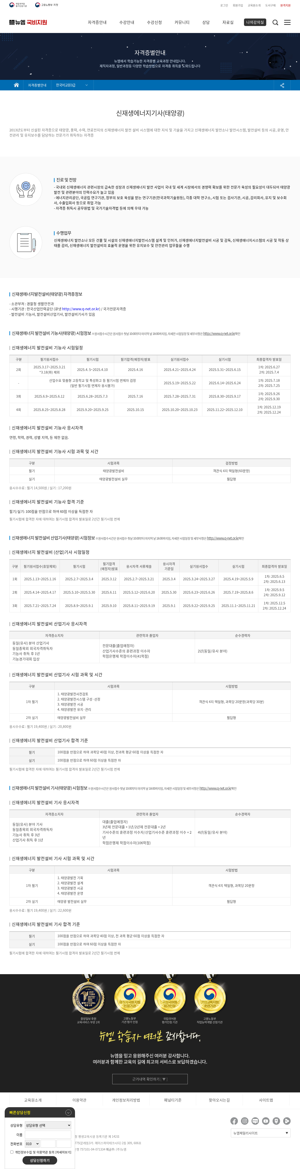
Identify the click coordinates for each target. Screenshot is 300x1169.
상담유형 (16, 1125)
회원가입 (238, 5)
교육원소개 (254, 5)
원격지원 (285, 5)
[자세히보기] (63, 1152)
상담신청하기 (40, 1160)
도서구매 (270, 5)
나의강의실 (255, 22)
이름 (19, 1134)
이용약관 (79, 1100)
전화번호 (16, 1143)
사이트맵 (266, 1100)
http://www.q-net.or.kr (80, 308)
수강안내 (126, 22)
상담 (206, 22)
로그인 (224, 5)
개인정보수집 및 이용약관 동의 (34, 1152)
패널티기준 (173, 1100)
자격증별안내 (37, 85)
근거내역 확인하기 (150, 1079)
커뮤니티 (182, 22)
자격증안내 (97, 22)
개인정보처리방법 (126, 1100)
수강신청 (154, 22)
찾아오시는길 (219, 1100)
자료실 (228, 22)
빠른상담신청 (19, 1112)
